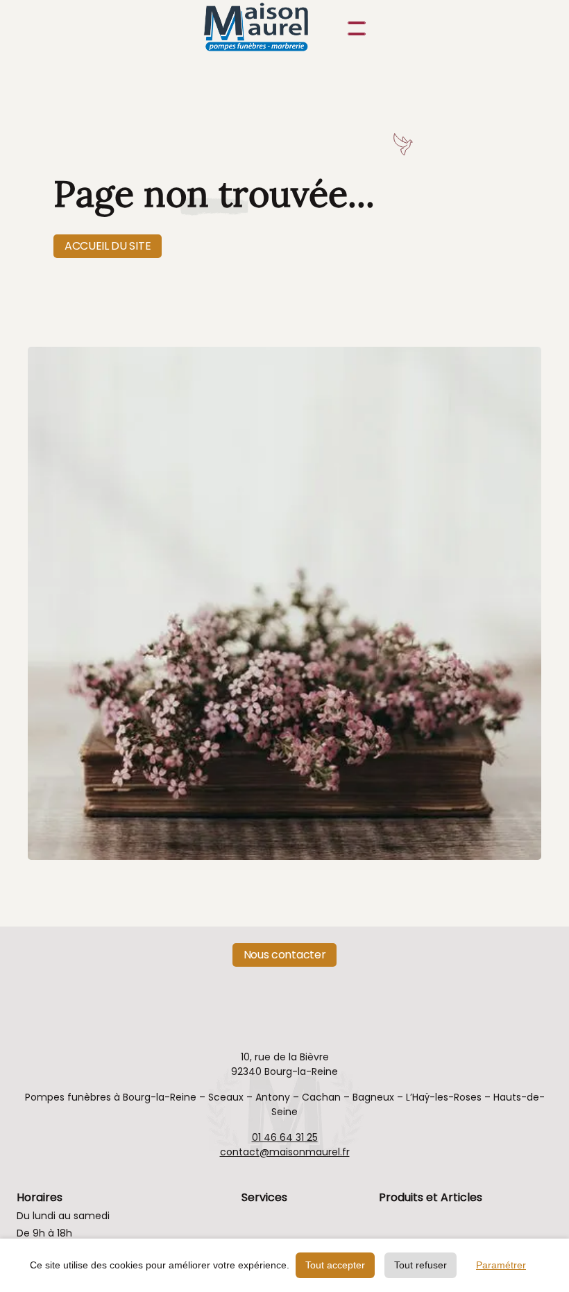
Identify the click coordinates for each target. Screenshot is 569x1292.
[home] (270, 28)
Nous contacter (285, 955)
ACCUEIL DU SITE (108, 246)
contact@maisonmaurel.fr (285, 1152)
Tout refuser (420, 1265)
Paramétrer (501, 1265)
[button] (354, 28)
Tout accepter (335, 1265)
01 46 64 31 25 (285, 1137)
